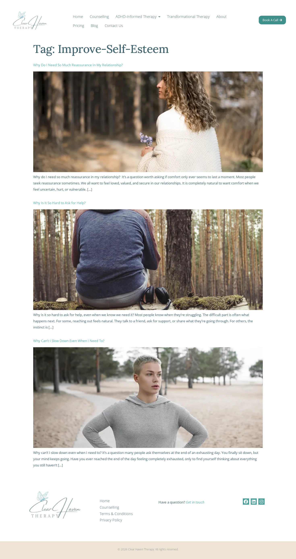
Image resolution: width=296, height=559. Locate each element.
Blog (94, 25)
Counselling (99, 16)
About (221, 16)
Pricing (78, 25)
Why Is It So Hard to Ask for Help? (59, 202)
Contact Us (114, 25)
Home (78, 16)
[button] (138, 16)
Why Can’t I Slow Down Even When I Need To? (68, 340)
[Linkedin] (254, 501)
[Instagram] (261, 501)
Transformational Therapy (188, 16)
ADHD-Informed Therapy (136, 16)
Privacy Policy (111, 520)
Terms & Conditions (116, 513)
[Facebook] (246, 501)
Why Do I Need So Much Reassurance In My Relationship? (78, 65)
